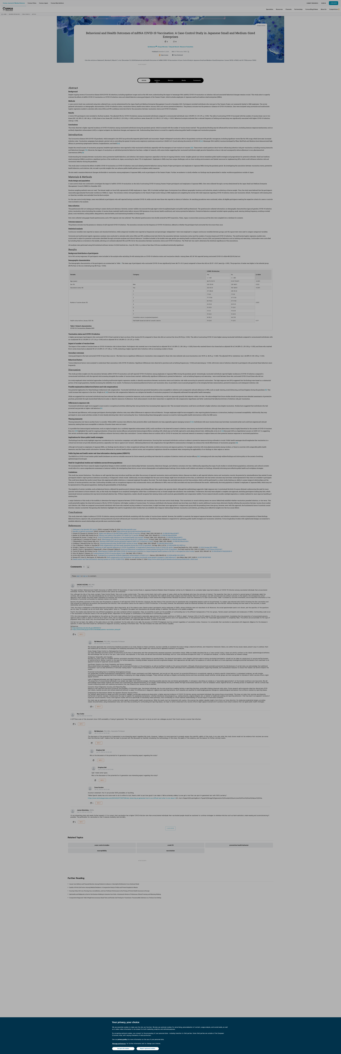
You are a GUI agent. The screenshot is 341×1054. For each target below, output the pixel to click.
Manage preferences (119, 1043)
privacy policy (122, 1039)
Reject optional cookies (147, 1048)
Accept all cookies (123, 1048)
